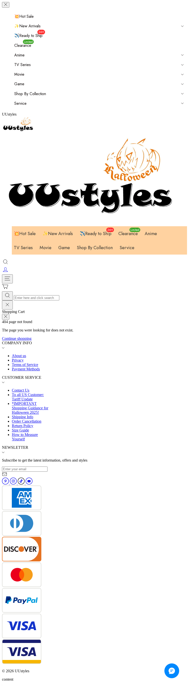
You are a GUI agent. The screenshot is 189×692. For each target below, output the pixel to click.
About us (19, 356)
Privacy (18, 360)
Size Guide (20, 430)
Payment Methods (26, 369)
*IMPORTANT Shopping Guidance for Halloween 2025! (30, 408)
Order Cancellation (26, 421)
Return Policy (22, 426)
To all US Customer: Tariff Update (28, 397)
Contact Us (20, 390)
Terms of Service (25, 365)
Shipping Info (22, 417)
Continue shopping (17, 338)
